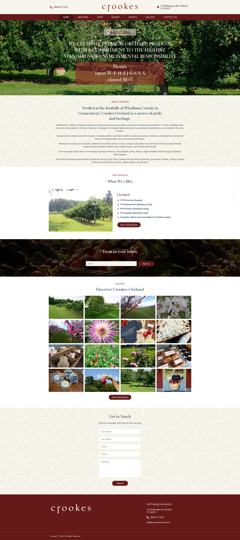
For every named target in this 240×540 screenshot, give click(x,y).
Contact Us (170, 17)
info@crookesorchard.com (158, 522)
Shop (100, 17)
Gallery (150, 17)
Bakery (116, 17)
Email (88, 260)
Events (133, 17)
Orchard (83, 17)
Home (66, 17)
